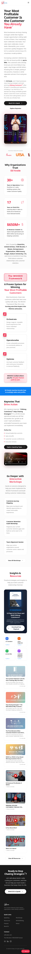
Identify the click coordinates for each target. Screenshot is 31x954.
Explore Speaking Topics (14, 447)
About (17, 923)
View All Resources (14, 858)
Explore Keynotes (15, 108)
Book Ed (6, 926)
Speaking (6, 918)
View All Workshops (14, 560)
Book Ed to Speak (14, 103)
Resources (7, 920)
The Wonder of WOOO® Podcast (13, 938)
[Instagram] (11, 941)
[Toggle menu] (28, 2)
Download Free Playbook (16, 628)
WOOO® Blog (20, 920)
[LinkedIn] (8, 941)
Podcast (6, 923)
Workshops (19, 918)
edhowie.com (8, 935)
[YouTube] (5, 941)
